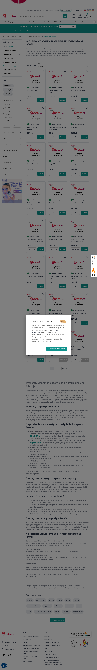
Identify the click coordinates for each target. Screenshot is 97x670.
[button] (63, 321)
